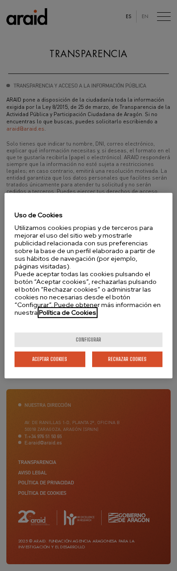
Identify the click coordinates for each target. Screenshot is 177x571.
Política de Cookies (67, 312)
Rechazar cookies (127, 359)
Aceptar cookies (49, 359)
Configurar (88, 339)
